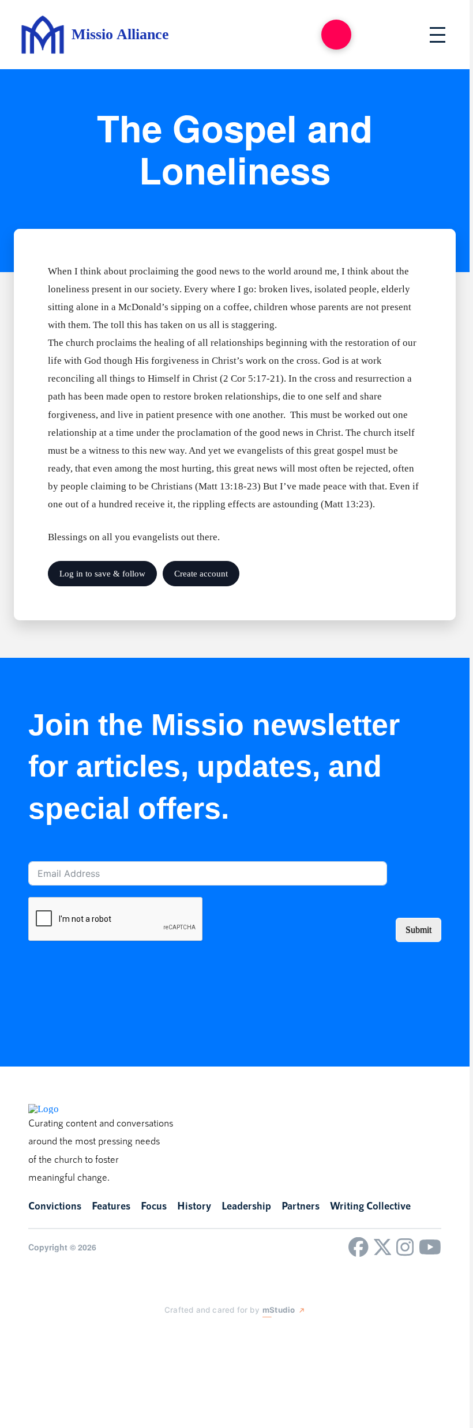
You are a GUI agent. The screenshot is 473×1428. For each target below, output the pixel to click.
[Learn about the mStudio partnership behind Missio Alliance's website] (153, 1336)
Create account (201, 573)
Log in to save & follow (102, 573)
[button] (336, 35)
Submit (418, 930)
